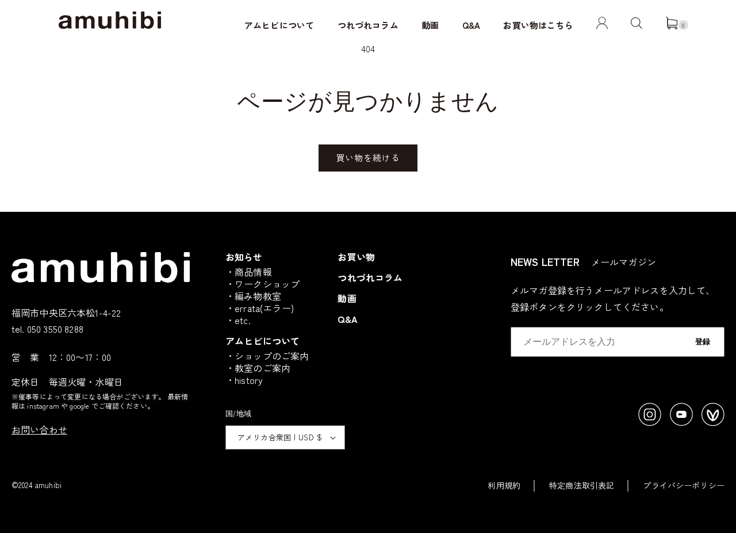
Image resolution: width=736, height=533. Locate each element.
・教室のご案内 (257, 368)
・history (244, 380)
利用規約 (504, 485)
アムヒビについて (279, 25)
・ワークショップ (262, 284)
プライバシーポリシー (683, 485)
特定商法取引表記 (581, 485)
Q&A (471, 25)
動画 (430, 25)
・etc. (238, 320)
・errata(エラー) (259, 308)
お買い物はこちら (538, 25)
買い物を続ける (368, 157)
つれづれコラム (368, 25)
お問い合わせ (39, 429)
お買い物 (356, 257)
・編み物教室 (253, 296)
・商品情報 (248, 272)
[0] (671, 25)
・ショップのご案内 (267, 356)
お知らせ (244, 257)
